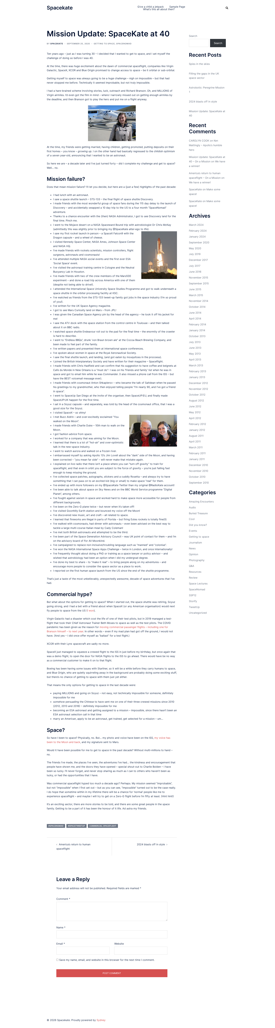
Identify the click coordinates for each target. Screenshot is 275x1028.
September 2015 (199, 283)
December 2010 (198, 465)
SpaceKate (56, 43)
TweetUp (194, 607)
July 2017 (194, 265)
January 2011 (197, 459)
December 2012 (198, 383)
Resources (195, 571)
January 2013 (197, 377)
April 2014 (195, 318)
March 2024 (196, 224)
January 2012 (197, 429)
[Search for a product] (227, 8)
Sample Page (177, 6)
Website (119, 943)
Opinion (193, 554)
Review (193, 577)
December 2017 (198, 259)
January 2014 (197, 330)
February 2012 (197, 424)
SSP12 (192, 595)
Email (60, 943)
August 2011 (196, 435)
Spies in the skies (199, 63)
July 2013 (195, 342)
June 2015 (195, 289)
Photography (196, 560)
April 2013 (195, 359)
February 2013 (197, 371)
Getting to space (104, 43)
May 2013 (195, 353)
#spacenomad (55, 826)
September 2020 (199, 242)
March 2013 (196, 365)
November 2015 (198, 277)
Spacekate (60, 8)
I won (90, 610)
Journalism (195, 542)
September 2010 (199, 482)
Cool (192, 519)
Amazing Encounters (201, 501)
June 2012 (195, 406)
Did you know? (198, 524)
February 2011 (197, 453)
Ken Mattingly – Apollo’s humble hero (205, 145)
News (192, 548)
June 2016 (195, 271)
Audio (192, 507)
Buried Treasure (198, 513)
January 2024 (197, 236)
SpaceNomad (124, 43)
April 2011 (195, 441)
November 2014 (198, 300)
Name (60, 927)
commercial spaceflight (102, 826)
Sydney (101, 1020)
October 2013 (197, 336)
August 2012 (196, 400)
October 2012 (197, 394)
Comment (63, 898)
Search (193, 35)
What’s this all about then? (159, 9)
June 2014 (195, 312)
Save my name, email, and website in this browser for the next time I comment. (107, 959)
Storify (193, 601)
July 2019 (195, 254)
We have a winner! (200, 182)
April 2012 (195, 418)
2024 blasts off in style (151, 844)
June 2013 (195, 347)
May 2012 (195, 412)
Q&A (191, 565)
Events (193, 530)
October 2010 (197, 476)
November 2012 (198, 388)
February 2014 (197, 324)
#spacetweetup (76, 826)
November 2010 (198, 470)
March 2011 (196, 447)
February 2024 (198, 230)
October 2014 (197, 306)
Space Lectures (198, 583)
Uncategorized (198, 612)
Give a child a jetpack (151, 6)
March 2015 (196, 295)
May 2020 (195, 248)
